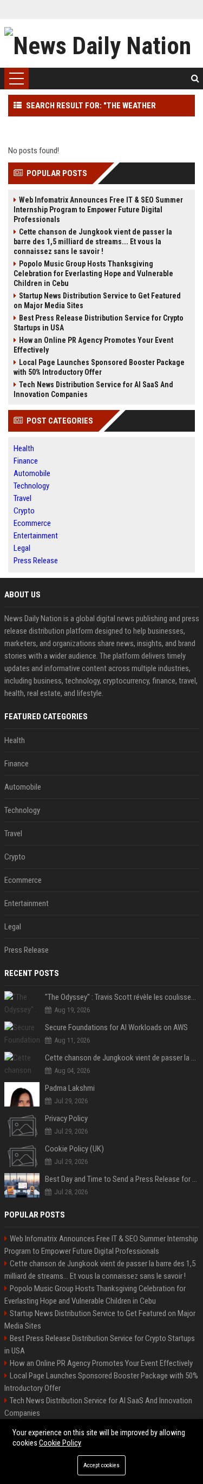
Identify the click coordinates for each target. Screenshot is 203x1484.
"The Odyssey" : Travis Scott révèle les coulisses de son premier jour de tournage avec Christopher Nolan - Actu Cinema (122, 997)
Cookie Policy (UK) (74, 1149)
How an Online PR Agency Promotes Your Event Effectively (93, 345)
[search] (195, 78)
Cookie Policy (60, 1443)
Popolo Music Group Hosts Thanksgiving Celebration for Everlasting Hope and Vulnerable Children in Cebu (93, 273)
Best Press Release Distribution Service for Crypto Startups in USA (99, 323)
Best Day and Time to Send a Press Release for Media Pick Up (122, 1179)
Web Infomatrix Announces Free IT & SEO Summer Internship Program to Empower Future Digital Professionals (98, 210)
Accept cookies (101, 1465)
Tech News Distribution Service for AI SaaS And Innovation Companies (93, 389)
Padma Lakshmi (70, 1088)
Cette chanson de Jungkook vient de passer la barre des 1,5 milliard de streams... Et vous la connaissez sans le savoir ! (93, 241)
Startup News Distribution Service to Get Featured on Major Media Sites (97, 300)
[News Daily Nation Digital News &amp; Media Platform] (101, 43)
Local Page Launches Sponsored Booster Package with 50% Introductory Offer (99, 367)
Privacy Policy (66, 1118)
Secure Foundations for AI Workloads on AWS (116, 1027)
